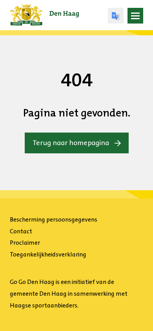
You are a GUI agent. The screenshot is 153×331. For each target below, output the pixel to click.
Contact (21, 231)
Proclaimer (25, 242)
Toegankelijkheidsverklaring (48, 254)
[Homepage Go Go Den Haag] (44, 9)
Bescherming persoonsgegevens (53, 219)
